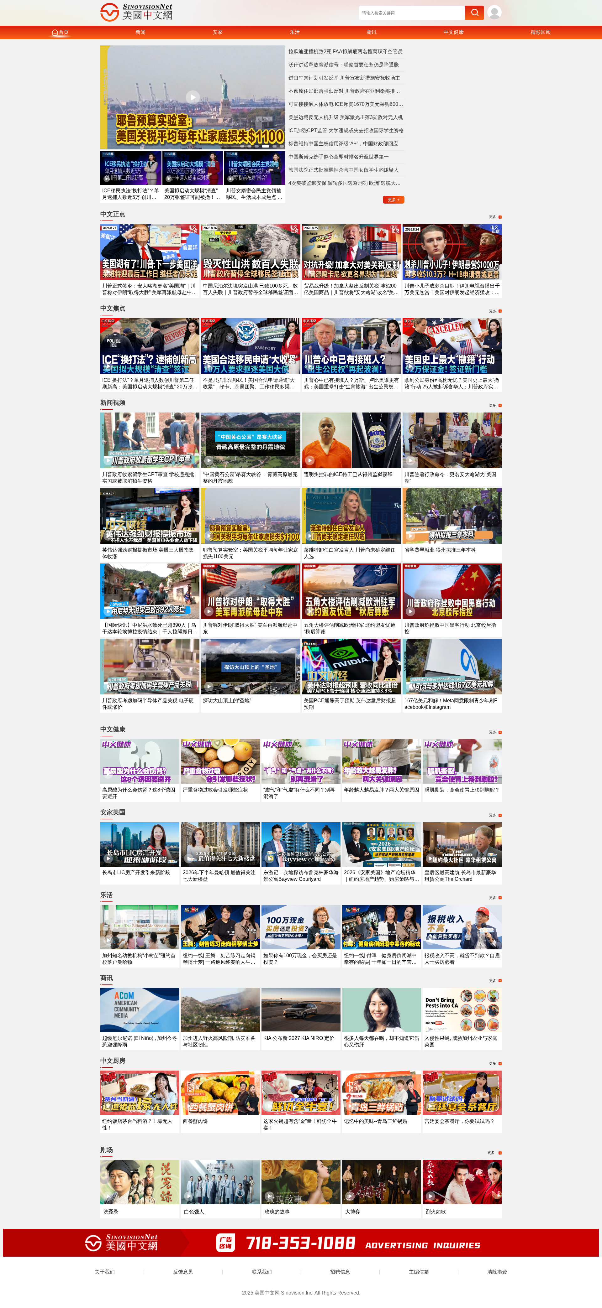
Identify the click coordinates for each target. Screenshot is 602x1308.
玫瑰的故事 (277, 1211)
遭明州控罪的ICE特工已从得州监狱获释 (348, 474)
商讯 (372, 32)
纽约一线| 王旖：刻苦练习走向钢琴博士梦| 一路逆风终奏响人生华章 (219, 962)
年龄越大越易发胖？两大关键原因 (381, 789)
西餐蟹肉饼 (195, 1121)
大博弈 (352, 1211)
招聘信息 (340, 1271)
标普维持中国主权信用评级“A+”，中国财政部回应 (343, 143)
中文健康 (454, 32)
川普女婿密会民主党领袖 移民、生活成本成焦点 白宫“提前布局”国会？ (254, 197)
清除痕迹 (497, 1271)
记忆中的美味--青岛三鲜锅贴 (375, 1121)
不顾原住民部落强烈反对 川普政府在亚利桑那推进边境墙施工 (346, 91)
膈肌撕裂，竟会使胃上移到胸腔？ (462, 789)
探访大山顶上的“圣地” (227, 700)
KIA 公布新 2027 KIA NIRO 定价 (298, 1038)
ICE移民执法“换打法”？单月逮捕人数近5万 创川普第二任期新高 (130, 197)
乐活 (295, 32)
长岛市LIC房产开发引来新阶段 (136, 872)
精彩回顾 (541, 32)
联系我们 (262, 1271)
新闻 (140, 32)
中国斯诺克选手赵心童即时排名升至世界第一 (338, 156)
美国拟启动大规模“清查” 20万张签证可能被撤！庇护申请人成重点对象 (192, 197)
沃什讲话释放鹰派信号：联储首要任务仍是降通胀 (343, 64)
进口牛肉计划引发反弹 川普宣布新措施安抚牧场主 (344, 77)
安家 (218, 32)
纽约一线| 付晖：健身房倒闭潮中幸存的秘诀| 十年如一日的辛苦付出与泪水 (380, 962)
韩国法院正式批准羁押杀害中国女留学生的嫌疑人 (343, 170)
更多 (394, 199)
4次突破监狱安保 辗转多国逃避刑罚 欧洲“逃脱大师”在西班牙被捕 (346, 183)
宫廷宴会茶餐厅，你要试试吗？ (460, 1121)
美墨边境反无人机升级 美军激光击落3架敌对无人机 (345, 117)
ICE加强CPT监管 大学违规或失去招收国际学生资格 (346, 130)
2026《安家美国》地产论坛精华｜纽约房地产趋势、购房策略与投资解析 (381, 879)
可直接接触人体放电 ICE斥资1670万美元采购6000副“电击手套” (346, 104)
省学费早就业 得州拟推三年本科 (440, 550)
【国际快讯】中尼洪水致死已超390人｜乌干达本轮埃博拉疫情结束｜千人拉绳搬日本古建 (150, 631)
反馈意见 (183, 1271)
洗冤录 (111, 1211)
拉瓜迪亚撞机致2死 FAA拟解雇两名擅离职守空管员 (345, 51)
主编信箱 (419, 1271)
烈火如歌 (436, 1211)
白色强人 (194, 1211)
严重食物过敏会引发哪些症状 (215, 789)
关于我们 (105, 1271)
